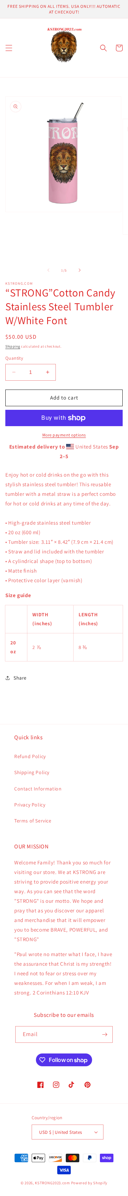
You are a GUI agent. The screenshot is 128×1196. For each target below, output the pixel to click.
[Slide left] (48, 270)
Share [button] (20, 678)
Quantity (14, 358)
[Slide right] (79, 270)
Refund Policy (30, 756)
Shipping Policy (31, 772)
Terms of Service (33, 820)
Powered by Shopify (89, 1182)
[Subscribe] (104, 1034)
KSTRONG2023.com (52, 1182)
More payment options (64, 435)
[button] (9, 48)
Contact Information (38, 788)
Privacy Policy (29, 804)
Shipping (12, 346)
